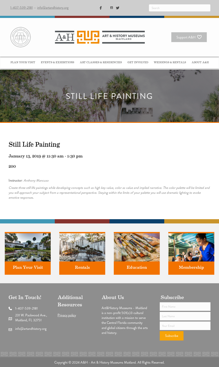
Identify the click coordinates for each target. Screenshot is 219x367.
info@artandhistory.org (52, 7)
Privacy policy (67, 315)
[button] (171, 336)
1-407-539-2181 (21, 7)
